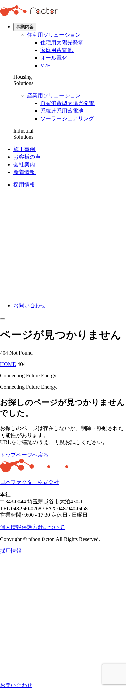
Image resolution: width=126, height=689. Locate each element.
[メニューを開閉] (2, 319)
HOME (8, 364)
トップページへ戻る (24, 455)
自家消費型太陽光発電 (67, 103)
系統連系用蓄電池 (62, 111)
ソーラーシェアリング (67, 118)
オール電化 (54, 58)
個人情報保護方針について (32, 527)
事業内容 (25, 26)
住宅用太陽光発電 (62, 42)
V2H (46, 65)
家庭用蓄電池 (57, 50)
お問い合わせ (29, 305)
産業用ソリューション (54, 95)
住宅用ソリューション (54, 35)
